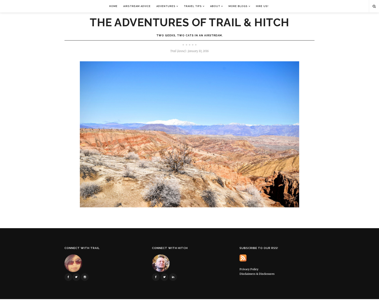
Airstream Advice (137, 6)
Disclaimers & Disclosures (257, 273)
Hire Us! (262, 6)
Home (113, 6)
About (215, 6)
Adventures (165, 6)
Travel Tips (193, 6)
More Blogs (238, 6)
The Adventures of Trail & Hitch (189, 22)
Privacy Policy (249, 269)
